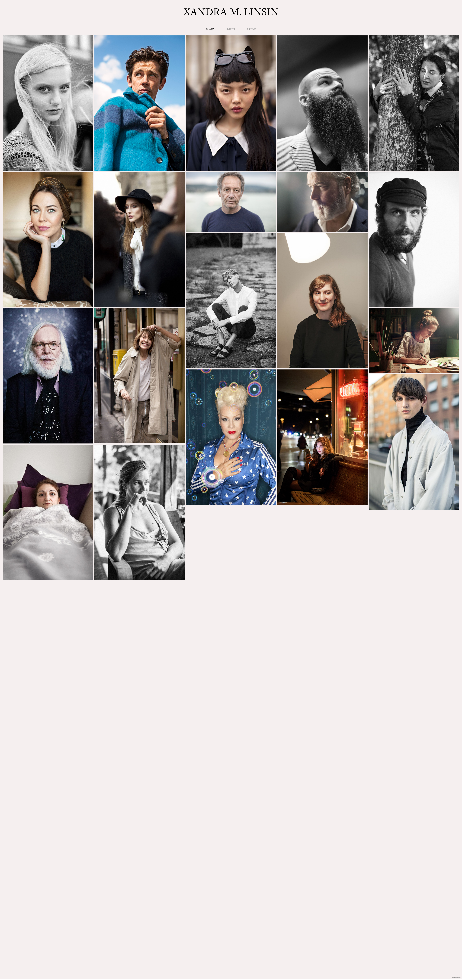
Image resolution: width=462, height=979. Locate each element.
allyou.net (458, 977)
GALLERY (210, 29)
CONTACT (251, 29)
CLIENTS (231, 29)
